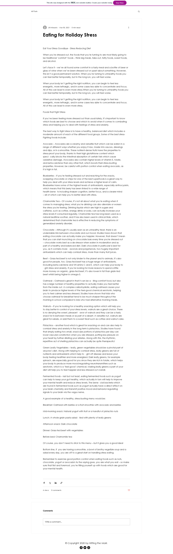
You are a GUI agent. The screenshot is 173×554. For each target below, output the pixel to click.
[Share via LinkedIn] (55, 483)
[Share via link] (61, 483)
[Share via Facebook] (44, 483)
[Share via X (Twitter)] (50, 483)
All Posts (34, 11)
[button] (139, 11)
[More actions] (128, 27)
